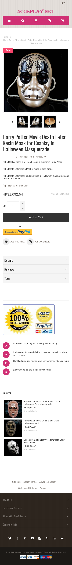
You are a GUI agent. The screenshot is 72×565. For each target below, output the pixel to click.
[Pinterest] (47, 538)
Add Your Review (38, 157)
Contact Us (45, 488)
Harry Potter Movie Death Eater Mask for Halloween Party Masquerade (43, 402)
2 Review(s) (22, 157)
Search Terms (30, 482)
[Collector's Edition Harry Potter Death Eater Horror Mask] (13, 447)
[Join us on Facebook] (17, 538)
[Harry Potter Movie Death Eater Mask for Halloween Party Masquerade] (13, 409)
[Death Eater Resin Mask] (22, 121)
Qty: (4, 206)
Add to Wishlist (31, 411)
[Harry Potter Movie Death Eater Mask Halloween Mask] (13, 428)
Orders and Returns (27, 488)
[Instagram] (40, 538)
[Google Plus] (25, 538)
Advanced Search (47, 482)
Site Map (16, 482)
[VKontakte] (62, 538)
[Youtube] (32, 538)
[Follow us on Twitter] (10, 538)
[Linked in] (55, 538)
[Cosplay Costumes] (36, 11)
